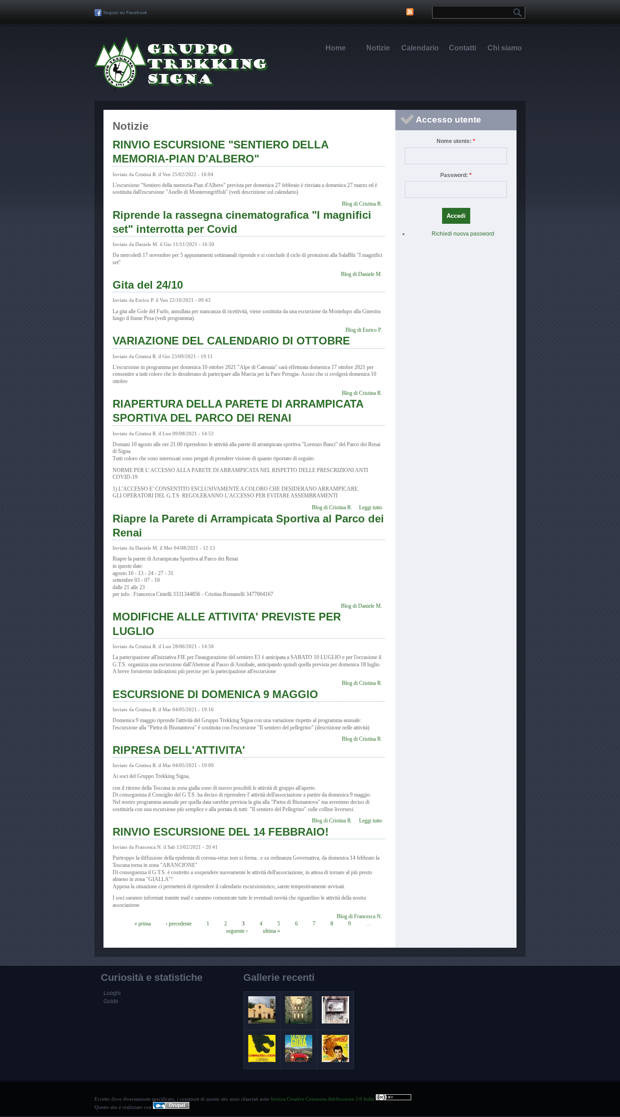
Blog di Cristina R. (362, 204)
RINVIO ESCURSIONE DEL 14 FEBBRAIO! (221, 832)
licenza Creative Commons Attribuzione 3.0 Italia (323, 1099)
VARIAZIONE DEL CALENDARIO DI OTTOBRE (231, 341)
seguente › (237, 931)
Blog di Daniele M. (361, 274)
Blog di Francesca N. (359, 916)
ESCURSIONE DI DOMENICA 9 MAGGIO (215, 694)
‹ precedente (179, 923)
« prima (142, 923)
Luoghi (112, 993)
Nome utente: (456, 141)
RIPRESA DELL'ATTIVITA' (179, 750)
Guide (110, 1001)
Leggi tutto (370, 507)
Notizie (378, 48)
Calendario (420, 48)
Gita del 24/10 (148, 285)
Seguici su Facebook (124, 12)
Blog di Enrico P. (363, 330)
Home (335, 48)
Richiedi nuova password (463, 234)
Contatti (462, 48)
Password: (456, 175)
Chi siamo (504, 48)
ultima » (271, 931)
